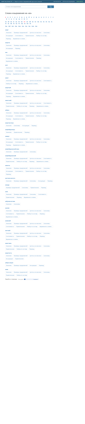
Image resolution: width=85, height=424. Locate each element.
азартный (8, 87)
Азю (33, 26)
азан (6, 191)
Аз (24, 21)
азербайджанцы (10, 129)
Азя (36, 26)
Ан (41, 21)
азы (6, 52)
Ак (32, 21)
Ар (49, 21)
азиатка (7, 165)
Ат (6, 23)
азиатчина (8, 243)
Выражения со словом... (19, 38)
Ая (30, 23)
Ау (8, 23)
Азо (26, 26)
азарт (7, 30)
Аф (11, 23)
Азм (19, 26)
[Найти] (50, 7)
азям (6, 269)
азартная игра (9, 123)
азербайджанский (10, 155)
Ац (16, 23)
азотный (7, 230)
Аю (27, 23)
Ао (43, 21)
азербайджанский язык (12, 149)
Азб (9, 26)
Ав (11, 21)
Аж (22, 21)
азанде (7, 185)
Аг (13, 21)
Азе (13, 26)
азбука (7, 110)
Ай (30, 21)
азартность (8, 253)
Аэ (24, 23)
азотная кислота (10, 178)
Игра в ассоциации (69, 1)
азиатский (8, 100)
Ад (16, 21)
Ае (19, 21)
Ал (35, 21)
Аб (8, 21)
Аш (22, 23)
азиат (7, 78)
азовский (8, 221)
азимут (7, 136)
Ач (19, 23)
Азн (23, 26)
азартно (7, 42)
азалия (7, 208)
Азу (29, 26)
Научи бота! (57, 1)
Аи (27, 21)
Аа (6, 21)
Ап (46, 21)
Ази (16, 26)
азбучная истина (10, 201)
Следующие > (35, 279)
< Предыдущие (21, 279)
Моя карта (80, 1)
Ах (13, 23)
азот (6, 65)
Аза (6, 26)
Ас (51, 21)
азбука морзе (9, 262)
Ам (38, 21)
